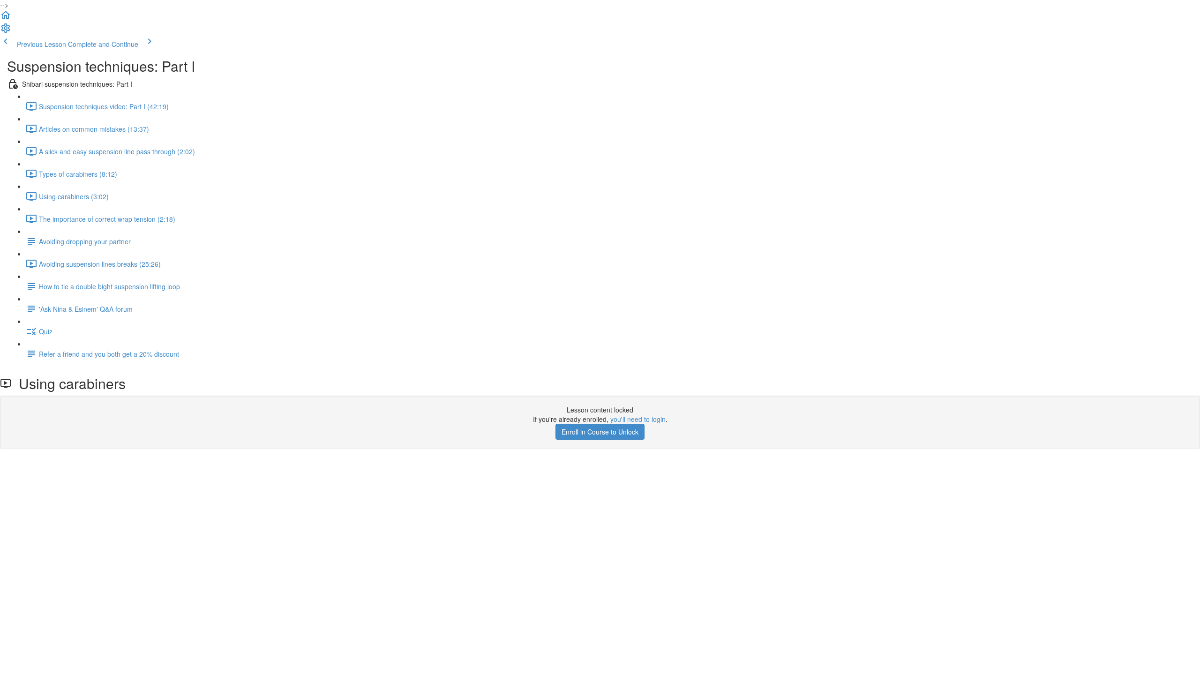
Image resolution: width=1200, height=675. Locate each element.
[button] (5, 17)
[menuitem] (5, 31)
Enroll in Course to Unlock (600, 431)
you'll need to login (638, 419)
